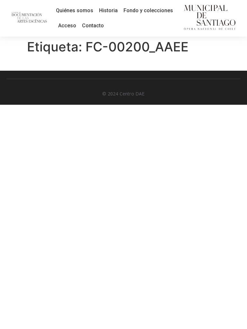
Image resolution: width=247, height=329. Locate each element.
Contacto (93, 25)
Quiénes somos (74, 10)
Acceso (67, 25)
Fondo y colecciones (148, 10)
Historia (108, 10)
